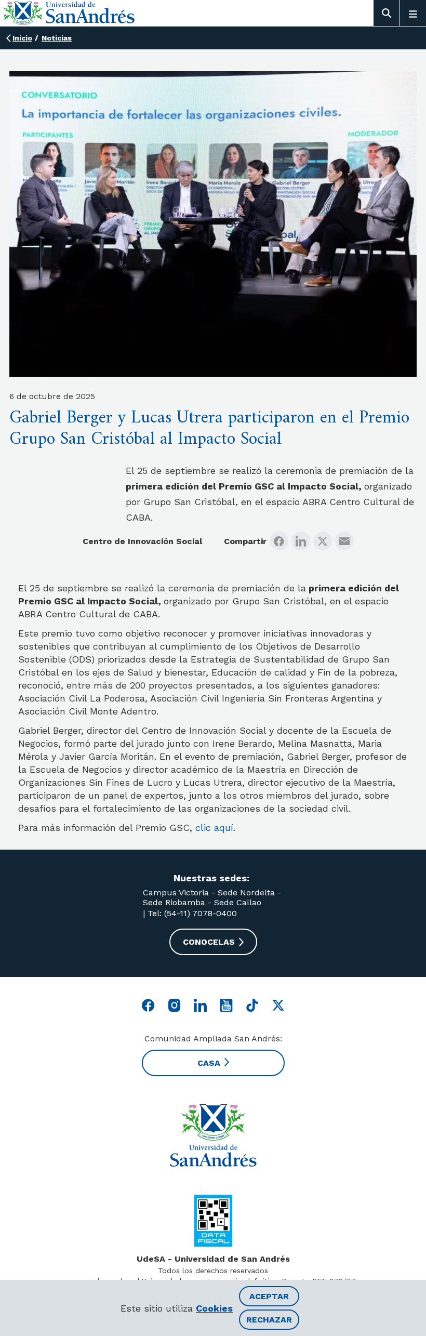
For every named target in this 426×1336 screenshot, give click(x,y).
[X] (322, 541)
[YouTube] (226, 1005)
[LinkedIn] (300, 541)
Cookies (214, 1308)
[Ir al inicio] (213, 1135)
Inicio (22, 38)
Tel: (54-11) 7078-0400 (191, 913)
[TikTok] (252, 1005)
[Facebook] (279, 541)
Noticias (57, 38)
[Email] (344, 541)
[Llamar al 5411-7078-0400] (213, 1221)
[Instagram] (174, 1005)
